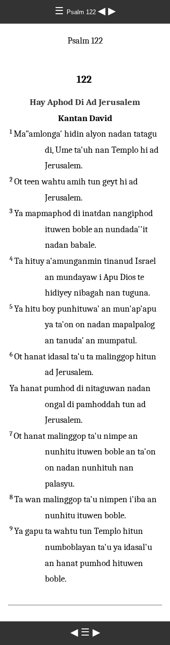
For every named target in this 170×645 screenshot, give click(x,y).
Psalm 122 (82, 12)
